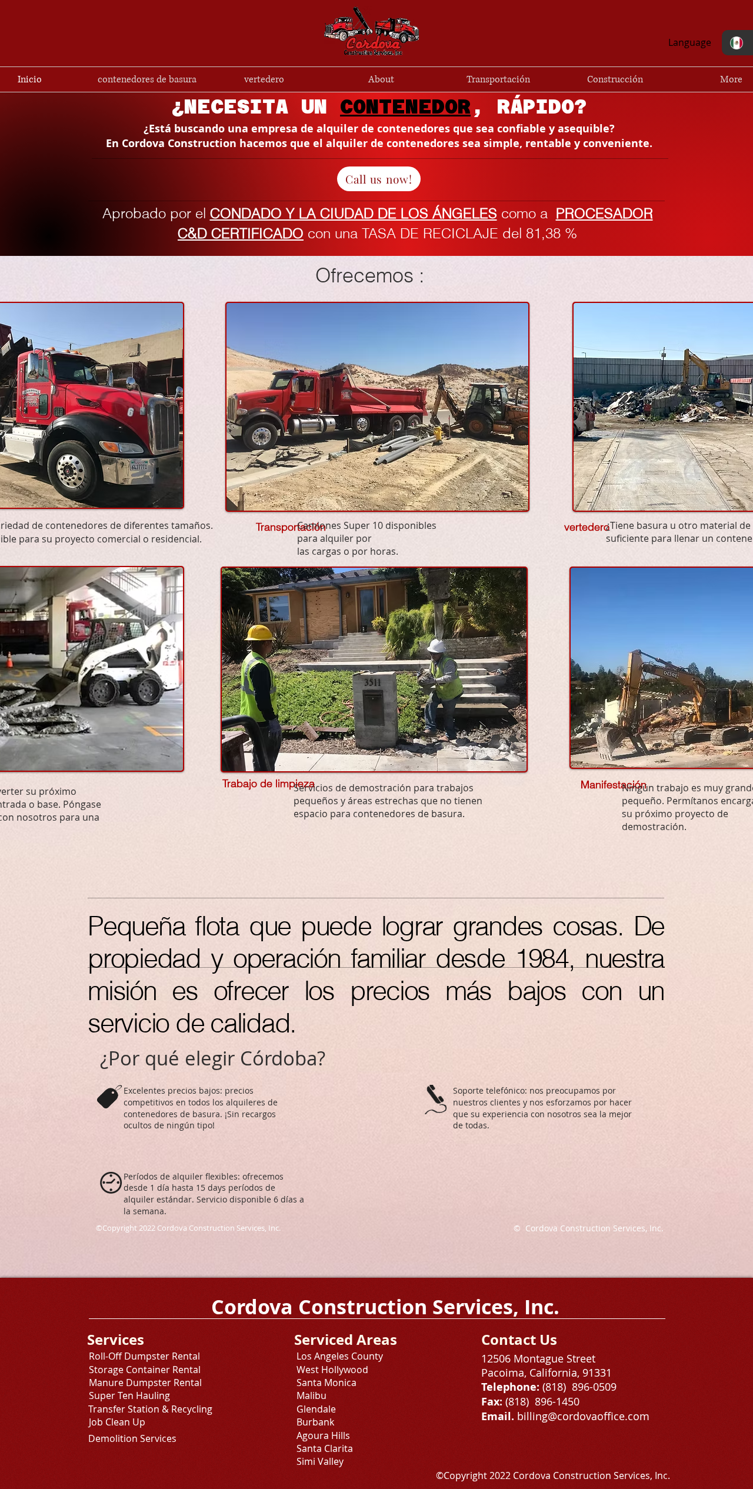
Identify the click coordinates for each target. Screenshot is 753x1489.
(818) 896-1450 (542, 1401)
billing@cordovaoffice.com (583, 1416)
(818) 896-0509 (578, 1387)
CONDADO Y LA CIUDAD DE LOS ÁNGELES (353, 213)
